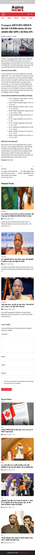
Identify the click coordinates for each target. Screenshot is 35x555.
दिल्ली (30, 18)
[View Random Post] (28, 14)
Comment (4, 334)
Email (3, 365)
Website (3, 373)
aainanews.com (23, 552)
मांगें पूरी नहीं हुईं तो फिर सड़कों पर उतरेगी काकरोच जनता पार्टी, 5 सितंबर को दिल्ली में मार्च (17, 539)
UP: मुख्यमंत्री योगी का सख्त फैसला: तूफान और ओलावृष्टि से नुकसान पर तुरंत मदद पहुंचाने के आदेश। (17, 260)
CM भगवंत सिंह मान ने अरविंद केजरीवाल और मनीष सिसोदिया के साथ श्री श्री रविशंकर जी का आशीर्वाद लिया (17, 466)
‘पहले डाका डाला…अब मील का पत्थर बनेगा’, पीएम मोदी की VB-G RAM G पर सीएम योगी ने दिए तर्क (17, 305)
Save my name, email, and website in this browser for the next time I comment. (19, 382)
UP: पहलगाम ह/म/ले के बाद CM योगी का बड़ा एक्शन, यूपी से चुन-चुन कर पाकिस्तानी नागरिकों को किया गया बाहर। (17, 215)
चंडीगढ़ (9, 18)
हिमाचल (24, 18)
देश (2, 427)
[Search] (31, 14)
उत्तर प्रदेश (10, 160)
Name (3, 356)
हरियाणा (16, 18)
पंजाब (2, 18)
